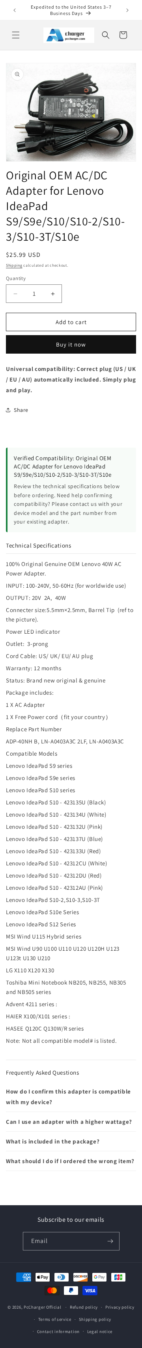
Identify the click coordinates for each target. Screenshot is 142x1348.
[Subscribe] (110, 1241)
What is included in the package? (52, 1141)
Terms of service (54, 1319)
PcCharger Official (43, 1307)
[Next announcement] (127, 10)
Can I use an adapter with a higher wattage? (69, 1121)
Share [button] (21, 409)
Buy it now (71, 344)
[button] (15, 35)
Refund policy (84, 1307)
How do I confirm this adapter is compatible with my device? (68, 1097)
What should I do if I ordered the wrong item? (70, 1161)
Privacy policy (120, 1307)
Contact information (58, 1331)
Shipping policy (95, 1319)
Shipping (14, 265)
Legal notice (99, 1331)
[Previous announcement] (14, 10)
